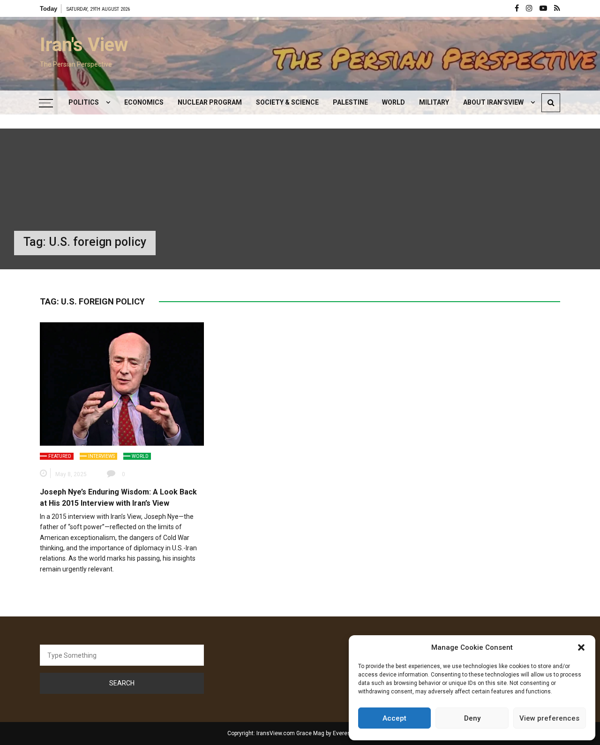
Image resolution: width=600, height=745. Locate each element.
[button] (581, 647)
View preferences (549, 718)
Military (434, 102)
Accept (394, 718)
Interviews (101, 456)
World (393, 102)
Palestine (350, 102)
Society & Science (287, 102)
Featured (59, 456)
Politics (83, 102)
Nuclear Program (210, 102)
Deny (472, 718)
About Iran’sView (493, 102)
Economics (144, 102)
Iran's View (84, 45)
